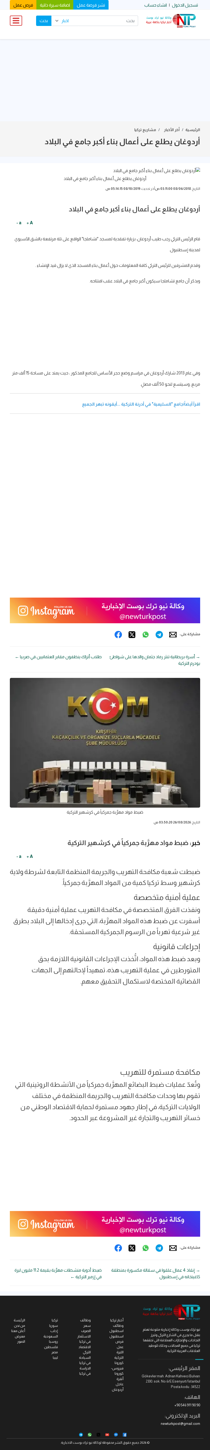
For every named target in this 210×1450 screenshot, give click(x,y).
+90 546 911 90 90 (187, 1405)
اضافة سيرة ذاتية (55, 5)
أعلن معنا (18, 1331)
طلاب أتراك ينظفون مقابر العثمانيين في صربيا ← (58, 656)
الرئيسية (192, 130)
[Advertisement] (105, 80)
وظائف (85, 1320)
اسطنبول (116, 1336)
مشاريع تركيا (145, 130)
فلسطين (51, 1347)
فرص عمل (23, 5)
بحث (44, 20)
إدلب (54, 1331)
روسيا (53, 1341)
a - (18, 222)
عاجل (120, 1384)
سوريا (53, 1326)
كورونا (119, 1363)
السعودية (50, 1336)
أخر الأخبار (172, 130)
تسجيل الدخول (185, 5)
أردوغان (118, 1389)
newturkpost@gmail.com (180, 1424)
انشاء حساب (155, 5)
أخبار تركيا (117, 1320)
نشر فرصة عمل (91, 5)
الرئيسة (19, 1320)
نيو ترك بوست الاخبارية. (76, 1443)
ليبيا (55, 1358)
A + (30, 222)
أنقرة (120, 1379)
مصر (54, 1352)
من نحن (19, 1326)
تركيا (55, 1320)
